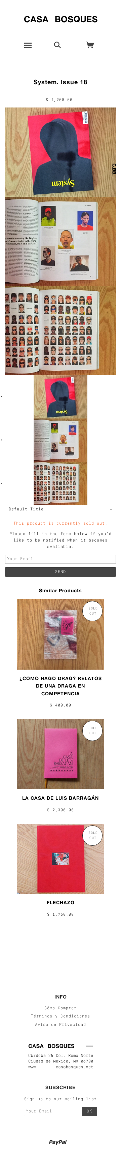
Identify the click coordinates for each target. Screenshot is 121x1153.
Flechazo (61, 902)
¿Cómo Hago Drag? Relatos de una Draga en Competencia (60, 685)
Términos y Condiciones (60, 1016)
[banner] (60, 17)
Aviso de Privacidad (60, 1025)
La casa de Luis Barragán (60, 798)
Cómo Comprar (60, 1008)
